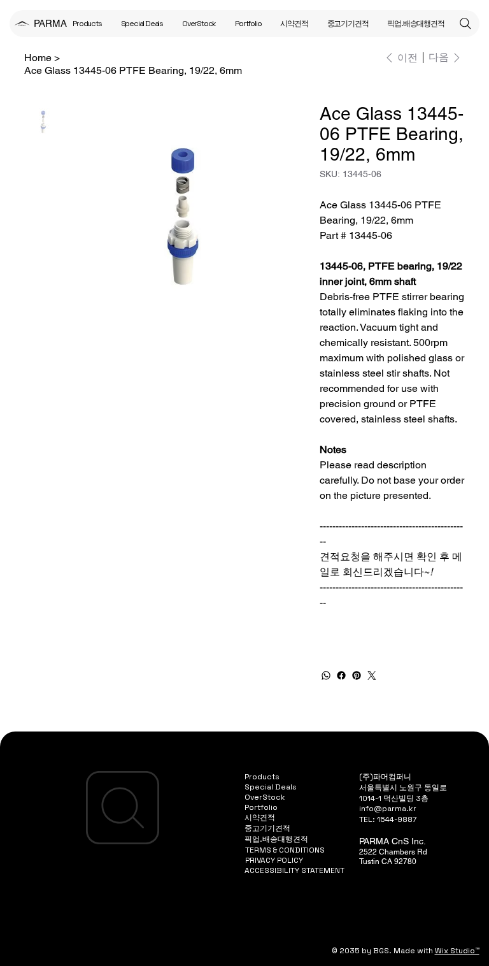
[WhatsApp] (326, 675)
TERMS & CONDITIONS (285, 850)
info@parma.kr (387, 809)
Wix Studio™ (457, 951)
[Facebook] (341, 675)
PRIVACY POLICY (274, 860)
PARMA (50, 23)
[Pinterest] (356, 675)
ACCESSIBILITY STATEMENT (294, 870)
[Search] (465, 23)
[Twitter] (371, 675)
